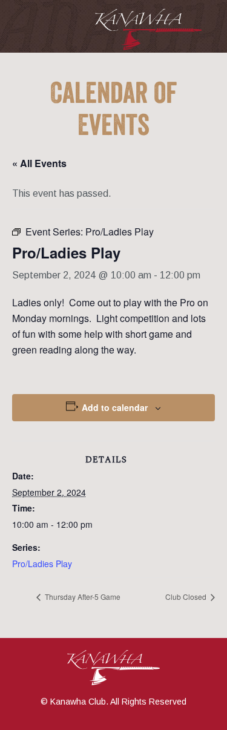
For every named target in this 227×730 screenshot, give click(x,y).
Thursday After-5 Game (81, 596)
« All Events (39, 163)
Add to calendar (115, 407)
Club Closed (186, 596)
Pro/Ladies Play (42, 563)
